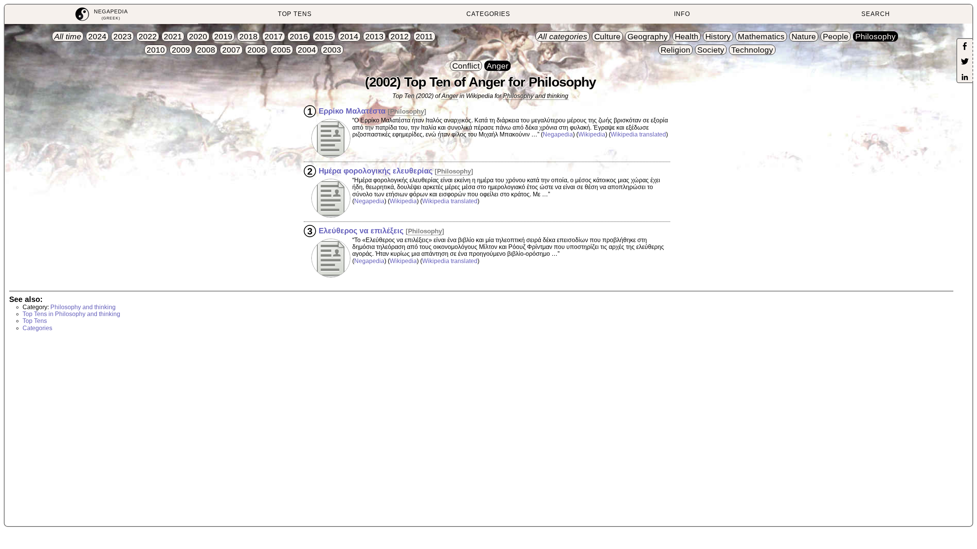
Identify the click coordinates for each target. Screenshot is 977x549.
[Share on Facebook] (965, 47)
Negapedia (558, 134)
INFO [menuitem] (682, 14)
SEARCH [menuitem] (875, 14)
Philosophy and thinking (535, 96)
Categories (37, 328)
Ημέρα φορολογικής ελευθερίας (375, 171)
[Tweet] (965, 62)
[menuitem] (101, 14)
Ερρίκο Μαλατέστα (352, 111)
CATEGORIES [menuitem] (488, 14)
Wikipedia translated (638, 134)
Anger (450, 96)
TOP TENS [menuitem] (295, 14)
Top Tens (35, 321)
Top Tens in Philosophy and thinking (71, 314)
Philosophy (407, 111)
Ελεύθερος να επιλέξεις (361, 230)
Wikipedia (591, 134)
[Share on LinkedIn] (965, 77)
